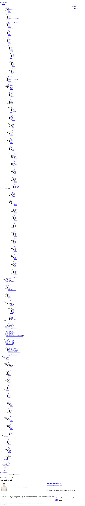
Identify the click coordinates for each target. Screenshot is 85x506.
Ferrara (11, 57)
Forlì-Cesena (14, 156)
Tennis (5, 466)
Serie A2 (7, 360)
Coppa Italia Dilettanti (9, 334)
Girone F (9, 34)
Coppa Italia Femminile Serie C (11, 332)
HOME (3, 4)
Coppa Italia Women (9, 330)
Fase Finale (12, 96)
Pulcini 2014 (10, 322)
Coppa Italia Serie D (9, 333)
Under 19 (9, 296)
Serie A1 (7, 390)
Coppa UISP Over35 (13, 319)
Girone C (9, 26)
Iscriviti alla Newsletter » (4, 472)
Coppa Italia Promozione (12, 292)
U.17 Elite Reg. (10, 131)
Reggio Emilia (14, 164)
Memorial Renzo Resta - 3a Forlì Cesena (14, 354)
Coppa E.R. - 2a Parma (10, 341)
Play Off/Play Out (11, 9)
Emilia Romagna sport (3, 2)
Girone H (9, 44)
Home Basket (6, 357)
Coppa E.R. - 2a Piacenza (10, 340)
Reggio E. (9, 452)
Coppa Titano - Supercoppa (10, 281)
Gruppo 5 (13, 194)
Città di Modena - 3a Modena (12, 351)
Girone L (11, 46)
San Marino (6, 459)
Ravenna (11, 118)
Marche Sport (74, 6)
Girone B (9, 12)
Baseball (5, 470)
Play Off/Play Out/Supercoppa (13, 79)
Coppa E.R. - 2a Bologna (10, 344)
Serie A (7, 7)
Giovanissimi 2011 (11, 325)
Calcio (6, 477)
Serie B (7, 8)
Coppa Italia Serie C (9, 331)
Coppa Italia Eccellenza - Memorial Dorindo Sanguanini (15, 335)
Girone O (11, 49)
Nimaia (5, 504)
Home (3, 477)
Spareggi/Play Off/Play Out (12, 36)
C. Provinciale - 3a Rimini (12, 355)
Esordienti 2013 (10, 323)
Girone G (9, 35)
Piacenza (11, 117)
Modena (9, 451)
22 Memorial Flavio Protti (10, 327)
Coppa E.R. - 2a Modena (10, 343)
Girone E (9, 17)
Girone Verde (16, 254)
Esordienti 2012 (10, 324)
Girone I (9, 45)
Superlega (9, 401)
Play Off (11, 73)
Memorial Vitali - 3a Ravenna (12, 353)
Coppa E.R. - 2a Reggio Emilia (11, 342)
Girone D (9, 16)
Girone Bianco (16, 187)
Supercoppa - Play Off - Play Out (13, 22)
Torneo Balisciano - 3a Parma (12, 349)
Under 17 (9, 297)
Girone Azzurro (16, 186)
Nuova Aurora (56, 500)
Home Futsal (6, 436)
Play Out (11, 318)
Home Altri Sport (7, 465)
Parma (11, 61)
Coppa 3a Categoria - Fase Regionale (14, 338)
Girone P (11, 50)
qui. (74, 490)
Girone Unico (10, 75)
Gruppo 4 (13, 196)
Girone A (9, 11)
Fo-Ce (11, 58)
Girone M (11, 47)
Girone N (11, 48)
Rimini (11, 121)
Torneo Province (8, 278)
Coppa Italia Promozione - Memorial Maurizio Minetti (14, 336)
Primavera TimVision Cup (10, 85)
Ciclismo (5, 468)
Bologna (9, 450)
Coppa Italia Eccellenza (12, 290)
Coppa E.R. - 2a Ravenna (10, 345)
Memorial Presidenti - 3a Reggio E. (13, 350)
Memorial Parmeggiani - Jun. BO (11, 328)
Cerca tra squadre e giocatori (14, 474)
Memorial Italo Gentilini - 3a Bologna (14, 352)
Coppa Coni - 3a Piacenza (12, 348)
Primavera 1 (8, 293)
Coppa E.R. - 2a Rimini (10, 347)
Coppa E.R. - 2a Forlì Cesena (10, 346)
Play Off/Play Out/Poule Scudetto (13, 18)
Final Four (11, 91)
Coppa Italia (8, 463)
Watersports (6, 469)
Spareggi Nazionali (11, 21)
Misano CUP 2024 (9, 326)
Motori (5, 467)
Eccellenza (12, 304)
